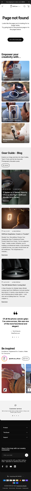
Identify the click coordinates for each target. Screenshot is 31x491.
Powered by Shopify (21, 485)
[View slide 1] (13, 337)
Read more (6, 200)
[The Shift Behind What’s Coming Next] (15, 269)
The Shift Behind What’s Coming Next (14, 285)
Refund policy (18, 488)
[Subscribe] (26, 455)
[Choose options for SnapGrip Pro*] (5, 390)
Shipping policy (25, 488)
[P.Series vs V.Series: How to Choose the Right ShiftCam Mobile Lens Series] (15, 187)
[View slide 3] (16, 337)
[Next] (29, 2)
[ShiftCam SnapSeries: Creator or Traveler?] (15, 218)
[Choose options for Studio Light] (29, 390)
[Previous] (2, 2)
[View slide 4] (18, 337)
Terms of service (12, 488)
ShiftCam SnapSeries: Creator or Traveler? (15, 234)
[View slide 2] (14, 337)
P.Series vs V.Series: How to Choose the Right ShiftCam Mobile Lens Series (15, 194)
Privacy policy (5, 488)
